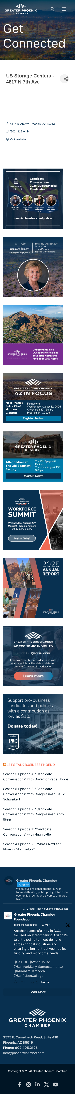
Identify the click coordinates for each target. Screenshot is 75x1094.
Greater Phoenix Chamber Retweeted (47, 908)
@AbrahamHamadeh (29, 971)
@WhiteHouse (39, 962)
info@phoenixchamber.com (23, 1053)
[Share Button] (64, 78)
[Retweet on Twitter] (23, 908)
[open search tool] (52, 9)
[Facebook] (19, 1084)
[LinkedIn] (37, 1084)
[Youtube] (55, 1084)
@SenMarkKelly (25, 967)
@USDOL (21, 962)
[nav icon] (63, 9)
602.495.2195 (26, 1048)
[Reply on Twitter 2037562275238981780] (16, 982)
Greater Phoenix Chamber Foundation (34, 916)
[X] (46, 1084)
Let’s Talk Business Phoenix (31, 765)
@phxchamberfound (25, 924)
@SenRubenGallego (28, 976)
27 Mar (45, 924)
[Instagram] (28, 1084)
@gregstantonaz (50, 967)
